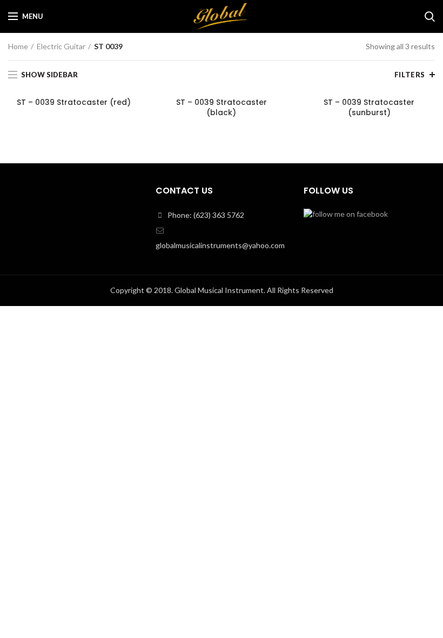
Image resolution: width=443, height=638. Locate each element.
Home (18, 46)
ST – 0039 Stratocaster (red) (74, 102)
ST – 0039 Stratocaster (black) (221, 107)
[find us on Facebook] (346, 212)
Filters (409, 74)
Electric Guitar (61, 46)
